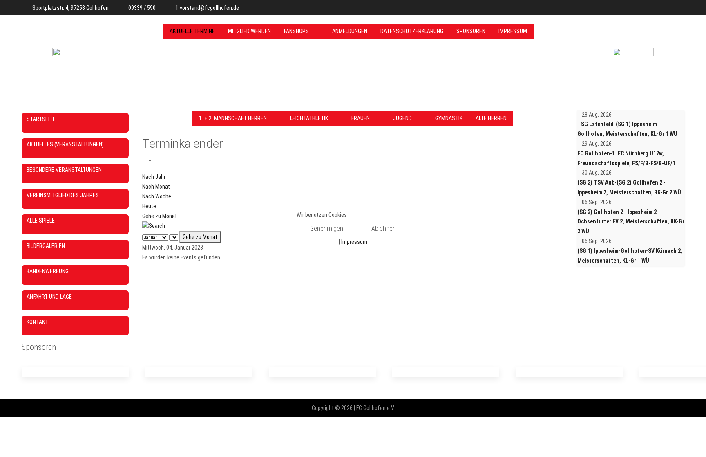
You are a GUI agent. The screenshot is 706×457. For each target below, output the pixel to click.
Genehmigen (326, 228)
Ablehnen (383, 228)
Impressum (354, 242)
